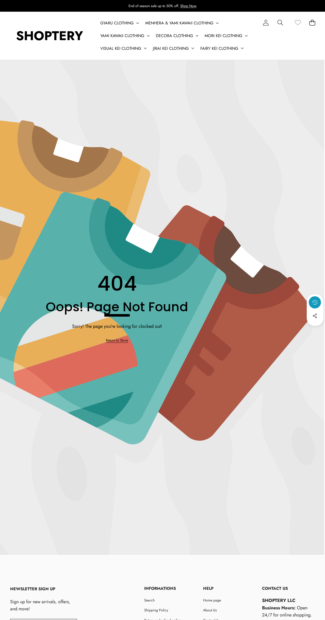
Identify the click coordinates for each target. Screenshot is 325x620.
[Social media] (315, 316)
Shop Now (188, 5)
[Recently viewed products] (315, 302)
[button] (280, 22)
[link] (297, 22)
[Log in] (265, 22)
